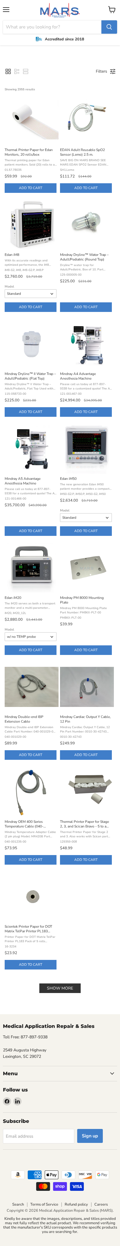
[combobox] (52, 27)
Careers (101, 1204)
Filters (101, 71)
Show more (60, 988)
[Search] (109, 27)
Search (18, 1204)
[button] (8, 71)
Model (9, 286)
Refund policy (76, 1204)
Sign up (90, 1136)
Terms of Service (44, 1204)
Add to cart (30, 188)
